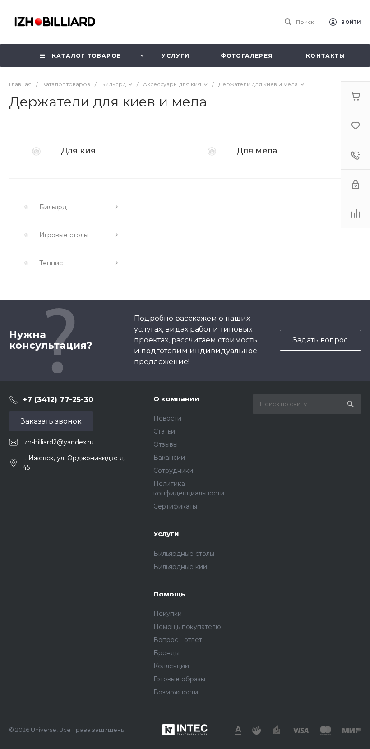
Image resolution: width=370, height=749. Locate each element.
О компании (176, 398)
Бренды (166, 653)
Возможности (175, 692)
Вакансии (169, 457)
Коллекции (171, 666)
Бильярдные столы (183, 554)
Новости (167, 418)
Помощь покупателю (187, 627)
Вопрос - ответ (177, 640)
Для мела (256, 151)
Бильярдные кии (180, 567)
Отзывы (165, 444)
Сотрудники (173, 471)
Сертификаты (175, 506)
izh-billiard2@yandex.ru (58, 442)
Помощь (169, 594)
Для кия (78, 151)
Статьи (164, 431)
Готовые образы (179, 679)
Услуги (166, 533)
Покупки (167, 614)
